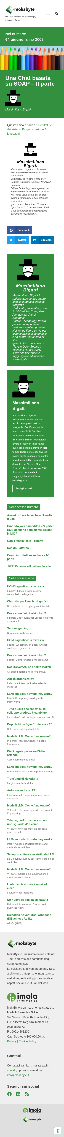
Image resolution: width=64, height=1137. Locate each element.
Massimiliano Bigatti (30, 163)
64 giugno (14, 39)
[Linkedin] (18, 1094)
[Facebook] (9, 1094)
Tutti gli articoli (24, 488)
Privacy (12, 1041)
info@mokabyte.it (18, 1075)
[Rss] (27, 1094)
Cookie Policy (27, 1041)
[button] (48, 14)
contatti (11, 1070)
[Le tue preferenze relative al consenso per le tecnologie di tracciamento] (57, 1130)
